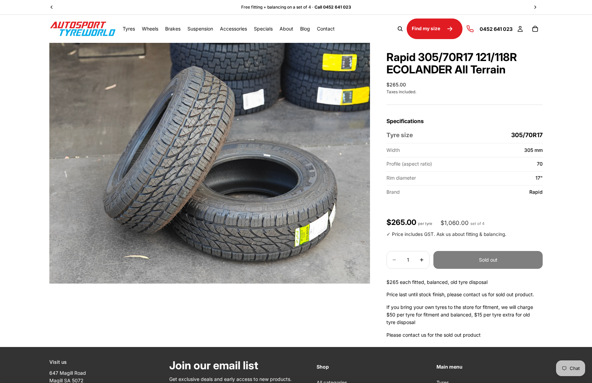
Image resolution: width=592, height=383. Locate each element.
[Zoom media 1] (209, 163)
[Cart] (535, 28)
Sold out (488, 260)
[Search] (400, 28)
